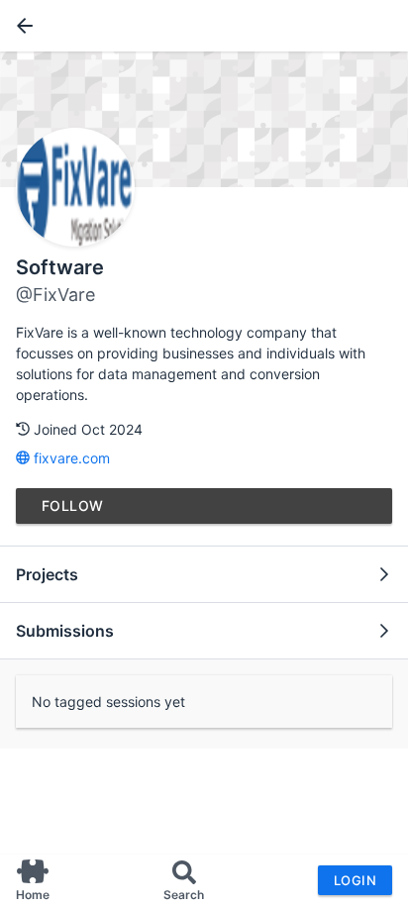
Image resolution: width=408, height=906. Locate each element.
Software (60, 267)
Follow (73, 505)
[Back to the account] (21, 25)
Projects (47, 574)
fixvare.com (70, 458)
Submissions (65, 631)
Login (355, 880)
